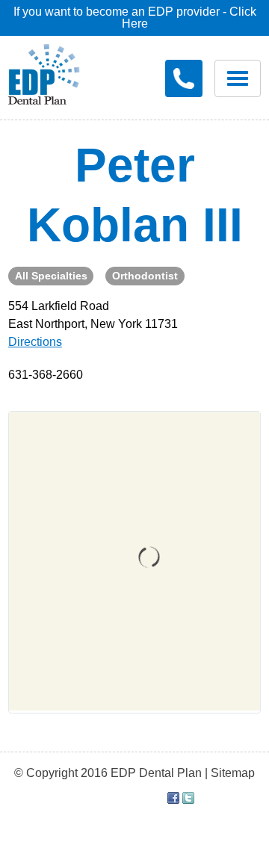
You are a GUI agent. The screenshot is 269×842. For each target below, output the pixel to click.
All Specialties (51, 276)
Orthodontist (145, 276)
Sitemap (233, 773)
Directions (35, 341)
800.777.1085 (183, 78)
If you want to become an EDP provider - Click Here (134, 17)
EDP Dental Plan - (44, 72)
